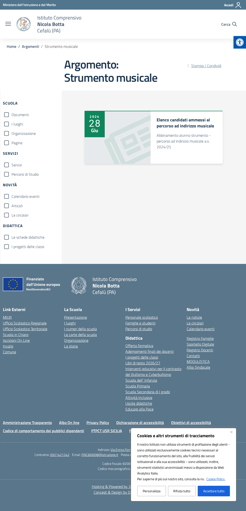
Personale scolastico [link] (141, 317)
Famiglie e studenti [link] (140, 323)
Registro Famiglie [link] (200, 338)
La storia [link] (71, 346)
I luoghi (17, 124)
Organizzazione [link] (76, 340)
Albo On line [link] (69, 422)
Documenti (20, 115)
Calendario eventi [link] (201, 329)
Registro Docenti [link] (200, 350)
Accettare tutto (213, 490)
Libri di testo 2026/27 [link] (142, 363)
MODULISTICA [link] (198, 361)
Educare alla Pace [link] (139, 409)
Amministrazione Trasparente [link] (27, 422)
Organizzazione (24, 133)
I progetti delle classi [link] (141, 357)
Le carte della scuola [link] (80, 334)
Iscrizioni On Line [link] (16, 340)
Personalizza (151, 490)
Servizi (17, 165)
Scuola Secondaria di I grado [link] (147, 392)
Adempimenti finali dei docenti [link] (149, 351)
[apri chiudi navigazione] (8, 24)
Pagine (17, 143)
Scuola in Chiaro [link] (15, 334)
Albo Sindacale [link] (198, 367)
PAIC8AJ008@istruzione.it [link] (99, 454)
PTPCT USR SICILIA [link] (106, 431)
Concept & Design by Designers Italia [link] (123, 492)
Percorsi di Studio (25, 174)
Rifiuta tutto (181, 490)
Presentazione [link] (75, 317)
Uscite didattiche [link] (138, 403)
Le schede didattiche (28, 237)
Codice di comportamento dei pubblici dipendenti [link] (43, 431)
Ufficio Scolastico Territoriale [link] (25, 329)
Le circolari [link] (195, 323)
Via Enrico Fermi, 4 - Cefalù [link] (129, 449)
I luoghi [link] (70, 323)
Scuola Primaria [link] (137, 386)
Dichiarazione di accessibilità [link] (140, 422)
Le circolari (20, 215)
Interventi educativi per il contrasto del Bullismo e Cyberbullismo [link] (153, 371)
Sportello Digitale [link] (200, 344)
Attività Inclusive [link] (138, 397)
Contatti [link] (193, 356)
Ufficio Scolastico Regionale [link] (25, 323)
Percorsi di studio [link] (138, 329)
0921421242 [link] (59, 454)
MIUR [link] (7, 317)
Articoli (17, 206)
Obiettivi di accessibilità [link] (191, 422)
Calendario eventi (25, 196)
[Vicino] (231, 432)
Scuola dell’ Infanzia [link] (141, 380)
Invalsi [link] (8, 346)
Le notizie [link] (194, 317)
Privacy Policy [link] (97, 422)
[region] (183, 464)
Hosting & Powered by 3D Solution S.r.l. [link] (123, 486)
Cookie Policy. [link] (215, 478)
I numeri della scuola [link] (80, 329)
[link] (240, 42)
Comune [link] (9, 352)
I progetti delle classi (28, 246)
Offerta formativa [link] (139, 346)
